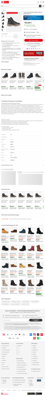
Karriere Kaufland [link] (30, 381)
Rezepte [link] (34, 354)
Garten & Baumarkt (6, 349)
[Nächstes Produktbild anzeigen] (3, 31)
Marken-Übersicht (6, 368)
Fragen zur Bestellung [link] (22, 362)
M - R (19, 352)
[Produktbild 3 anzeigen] (2, 19)
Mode (4, 358)
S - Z (18, 354)
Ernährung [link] (35, 360)
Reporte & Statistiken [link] (4, 381)
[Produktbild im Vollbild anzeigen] (14, 21)
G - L (18, 349)
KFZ (3, 364)
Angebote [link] (34, 345)
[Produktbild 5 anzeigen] (2, 26)
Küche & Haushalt (6, 352)
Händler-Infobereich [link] (36, 371)
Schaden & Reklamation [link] (22, 369)
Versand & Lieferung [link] (21, 371)
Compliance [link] (9, 390)
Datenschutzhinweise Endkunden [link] (18, 385)
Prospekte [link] (34, 347)
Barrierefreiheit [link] (39, 390)
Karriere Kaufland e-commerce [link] (31, 384)
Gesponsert (41, 225)
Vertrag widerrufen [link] (21, 367)
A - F (18, 347)
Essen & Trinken (6, 366)
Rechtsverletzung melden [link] (22, 373)
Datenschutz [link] (14, 390)
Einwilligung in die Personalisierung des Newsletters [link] (23, 327)
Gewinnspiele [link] (35, 358)
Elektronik (4, 347)
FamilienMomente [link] (36, 362)
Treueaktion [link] (35, 356)
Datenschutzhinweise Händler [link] (19, 382)
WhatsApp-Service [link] (36, 364)
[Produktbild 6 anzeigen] (2, 30)
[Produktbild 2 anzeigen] (2, 16)
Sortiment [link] (34, 352)
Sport (4, 362)
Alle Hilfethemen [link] (21, 360)
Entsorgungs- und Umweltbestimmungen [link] (28, 390)
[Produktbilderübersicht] (3, 21)
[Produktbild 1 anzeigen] (2, 13)
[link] (38, 2)
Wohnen (4, 356)
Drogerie (4, 360)
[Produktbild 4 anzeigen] (2, 23)
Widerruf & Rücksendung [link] (22, 365)
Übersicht (19, 345)
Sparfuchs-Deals (6, 345)
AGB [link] (19, 390)
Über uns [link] (4, 383)
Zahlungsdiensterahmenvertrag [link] (19, 380)
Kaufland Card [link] (35, 349)
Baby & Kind (5, 354)
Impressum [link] (3, 390)
